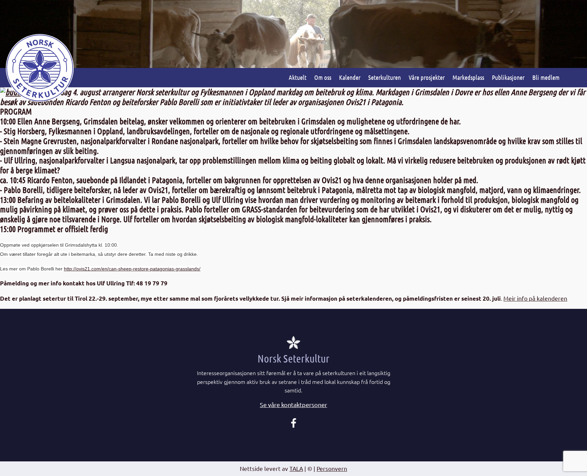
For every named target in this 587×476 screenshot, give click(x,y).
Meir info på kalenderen (535, 298)
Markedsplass (468, 77)
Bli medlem (545, 77)
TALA (296, 468)
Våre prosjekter (427, 77)
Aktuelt (297, 77)
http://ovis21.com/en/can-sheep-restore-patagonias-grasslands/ (132, 268)
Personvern (332, 468)
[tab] (293, 404)
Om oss (322, 77)
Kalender (349, 77)
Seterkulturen (384, 77)
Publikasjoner (508, 77)
